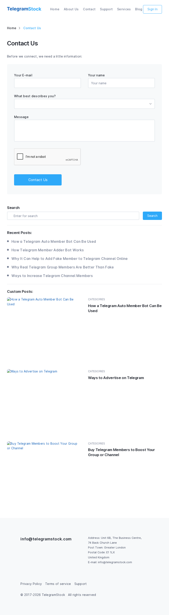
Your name (96, 75)
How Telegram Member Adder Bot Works (47, 250)
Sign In (152, 9)
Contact (89, 9)
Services (124, 9)
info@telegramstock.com (46, 539)
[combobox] (84, 104)
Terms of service (58, 584)
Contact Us (38, 180)
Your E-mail (23, 75)
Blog (138, 9)
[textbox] (84, 103)
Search (152, 216)
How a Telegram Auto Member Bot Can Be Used (53, 241)
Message (21, 117)
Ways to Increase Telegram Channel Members (52, 275)
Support (106, 9)
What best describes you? (35, 96)
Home (54, 9)
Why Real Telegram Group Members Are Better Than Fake (62, 267)
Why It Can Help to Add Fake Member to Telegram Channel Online (69, 258)
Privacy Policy (31, 584)
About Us (71, 9)
